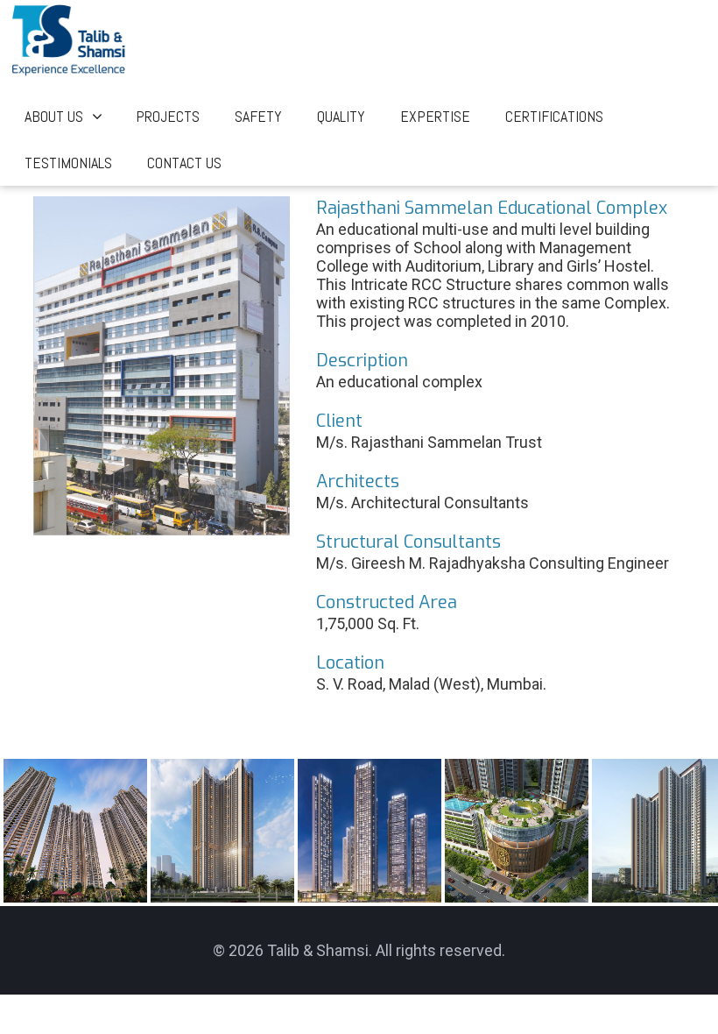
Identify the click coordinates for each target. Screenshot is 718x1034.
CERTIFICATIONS (554, 116)
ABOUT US (54, 116)
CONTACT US (184, 162)
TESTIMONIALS (68, 162)
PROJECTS (168, 116)
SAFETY (258, 116)
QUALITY (341, 116)
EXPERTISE (435, 116)
